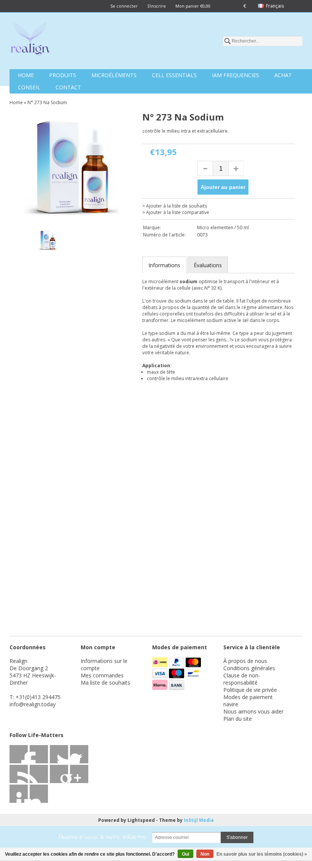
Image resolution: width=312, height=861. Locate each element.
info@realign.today (33, 704)
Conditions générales (249, 668)
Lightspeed (141, 820)
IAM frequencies (235, 75)
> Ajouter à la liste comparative (175, 212)
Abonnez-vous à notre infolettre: (103, 837)
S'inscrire (156, 6)
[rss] (59, 754)
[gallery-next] (124, 241)
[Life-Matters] (30, 40)
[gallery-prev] (21, 241)
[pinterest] (39, 774)
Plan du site (237, 718)
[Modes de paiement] (160, 665)
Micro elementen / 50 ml (223, 227)
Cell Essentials (174, 75)
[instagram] (19, 794)
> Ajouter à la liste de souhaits (174, 206)
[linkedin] (19, 774)
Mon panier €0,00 (192, 6)
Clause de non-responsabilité (241, 679)
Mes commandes (102, 675)
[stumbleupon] (59, 774)
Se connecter (124, 6)
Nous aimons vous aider (253, 711)
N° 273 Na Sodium (47, 102)
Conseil (29, 87)
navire (230, 704)
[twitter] (39, 754)
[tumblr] (39, 794)
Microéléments (114, 75)
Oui (185, 854)
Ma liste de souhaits (105, 682)
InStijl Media (199, 820)
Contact (68, 87)
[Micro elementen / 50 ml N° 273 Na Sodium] (72, 168)
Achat (283, 75)
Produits (62, 75)
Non (205, 854)
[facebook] (19, 754)
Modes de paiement (248, 697)
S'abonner (237, 837)
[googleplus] (79, 754)
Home (26, 75)
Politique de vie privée (250, 689)
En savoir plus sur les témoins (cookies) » (261, 854)
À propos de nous (245, 660)
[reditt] (79, 774)
